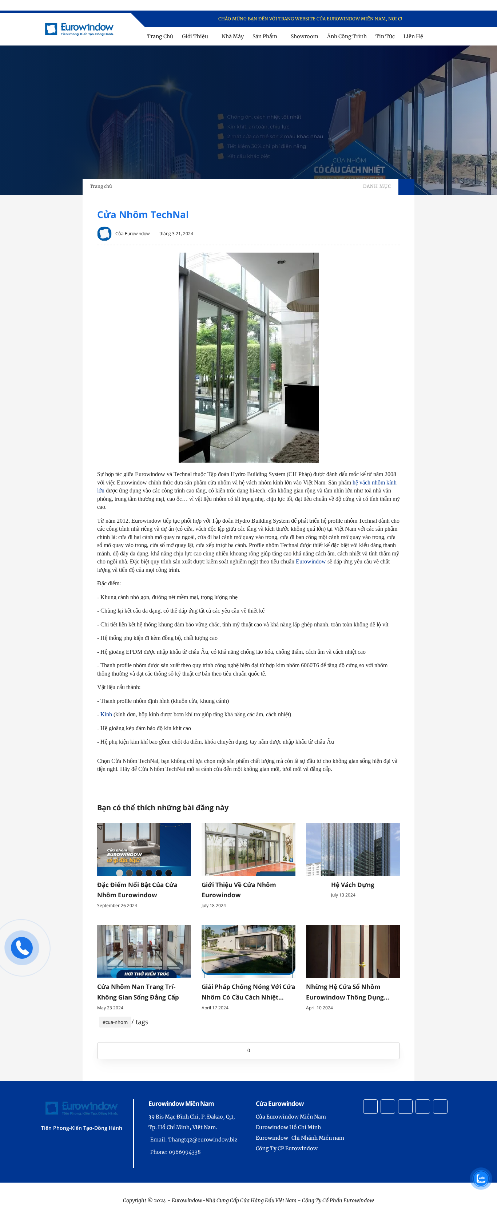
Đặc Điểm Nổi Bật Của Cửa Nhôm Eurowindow (137, 889)
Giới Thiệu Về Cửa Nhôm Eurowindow (239, 889)
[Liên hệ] (22, 955)
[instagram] (439, 19)
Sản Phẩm (265, 36)
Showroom (304, 36)
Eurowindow (311, 561)
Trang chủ (101, 186)
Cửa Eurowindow (132, 233)
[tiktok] (423, 1106)
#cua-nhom (115, 1022)
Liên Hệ (413, 36)
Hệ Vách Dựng (352, 884)
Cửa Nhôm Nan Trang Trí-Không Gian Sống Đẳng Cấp (138, 991)
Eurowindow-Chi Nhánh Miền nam (300, 1138)
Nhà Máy (233, 36)
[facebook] (420, 19)
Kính (106, 714)
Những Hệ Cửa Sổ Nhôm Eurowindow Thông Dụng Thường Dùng (345, 992)
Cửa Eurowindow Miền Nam (291, 1116)
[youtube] (448, 19)
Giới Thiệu (195, 36)
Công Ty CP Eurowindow (287, 1148)
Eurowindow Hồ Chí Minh (288, 1127)
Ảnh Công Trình (347, 36)
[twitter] (430, 19)
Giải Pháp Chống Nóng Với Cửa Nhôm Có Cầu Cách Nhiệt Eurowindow (248, 992)
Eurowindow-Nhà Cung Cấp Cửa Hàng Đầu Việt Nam (234, 1200)
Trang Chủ (160, 36)
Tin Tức (385, 36)
